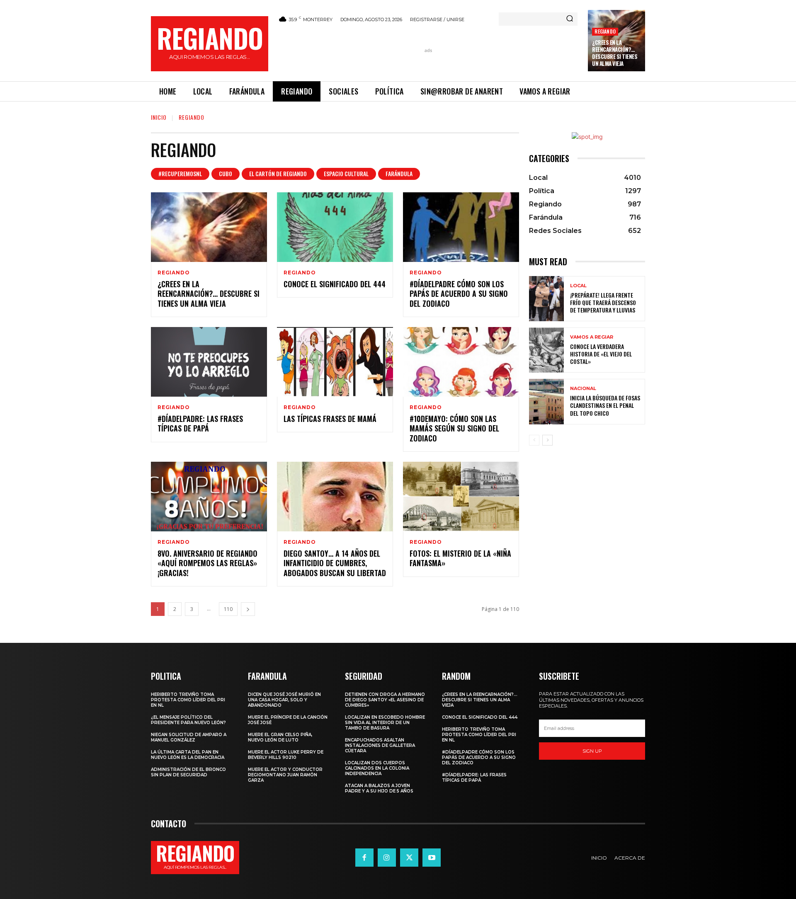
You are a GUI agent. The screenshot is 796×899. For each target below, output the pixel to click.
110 (228, 609)
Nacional (583, 388)
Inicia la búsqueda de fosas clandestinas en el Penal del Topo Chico (605, 405)
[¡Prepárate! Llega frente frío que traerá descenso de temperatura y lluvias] (546, 298)
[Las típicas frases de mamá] (335, 362)
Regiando (605, 31)
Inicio (159, 117)
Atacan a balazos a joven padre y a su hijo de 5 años (379, 788)
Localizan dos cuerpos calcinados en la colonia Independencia (377, 768)
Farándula (399, 173)
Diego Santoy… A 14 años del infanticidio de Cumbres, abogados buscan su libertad (335, 563)
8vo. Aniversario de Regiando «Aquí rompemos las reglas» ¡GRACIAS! (207, 563)
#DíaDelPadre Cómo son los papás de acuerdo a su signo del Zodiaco (459, 294)
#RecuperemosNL (180, 173)
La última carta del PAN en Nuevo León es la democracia (187, 754)
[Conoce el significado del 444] (335, 227)
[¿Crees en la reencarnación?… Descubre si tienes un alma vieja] (209, 227)
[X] (409, 857)
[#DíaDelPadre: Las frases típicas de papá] (209, 362)
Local (578, 286)
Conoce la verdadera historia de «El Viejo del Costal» (601, 354)
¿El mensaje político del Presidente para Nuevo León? (188, 720)
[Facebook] (364, 857)
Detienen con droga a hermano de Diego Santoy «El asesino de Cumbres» (385, 700)
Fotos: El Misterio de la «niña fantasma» (460, 558)
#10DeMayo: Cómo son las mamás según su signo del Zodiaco (454, 428)
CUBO (225, 173)
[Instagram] (387, 857)
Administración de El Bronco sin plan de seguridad (188, 772)
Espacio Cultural (346, 173)
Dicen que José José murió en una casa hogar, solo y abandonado (284, 700)
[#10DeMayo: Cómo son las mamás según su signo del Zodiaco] (461, 362)
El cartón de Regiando (278, 173)
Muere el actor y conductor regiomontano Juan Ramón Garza (285, 775)
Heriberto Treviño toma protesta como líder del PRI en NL (188, 700)
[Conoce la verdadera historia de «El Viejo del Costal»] (546, 350)
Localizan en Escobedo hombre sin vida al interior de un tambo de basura (385, 723)
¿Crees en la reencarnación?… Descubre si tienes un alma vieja (614, 53)
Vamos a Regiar (591, 337)
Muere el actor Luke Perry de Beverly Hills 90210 (285, 754)
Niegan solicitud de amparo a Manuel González (188, 737)
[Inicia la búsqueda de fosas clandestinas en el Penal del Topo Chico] (546, 401)
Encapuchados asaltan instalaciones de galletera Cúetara (380, 745)
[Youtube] (431, 857)
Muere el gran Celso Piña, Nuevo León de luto (280, 737)
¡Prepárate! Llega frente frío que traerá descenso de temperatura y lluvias (603, 302)
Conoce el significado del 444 (335, 284)
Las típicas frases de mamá (330, 418)
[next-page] (248, 609)
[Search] (570, 19)
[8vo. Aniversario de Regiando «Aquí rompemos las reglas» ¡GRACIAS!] (209, 496)
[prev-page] (534, 440)
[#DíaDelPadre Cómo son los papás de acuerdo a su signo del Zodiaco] (461, 227)
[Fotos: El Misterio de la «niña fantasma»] (461, 496)
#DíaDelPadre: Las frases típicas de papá (200, 423)
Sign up (592, 751)
